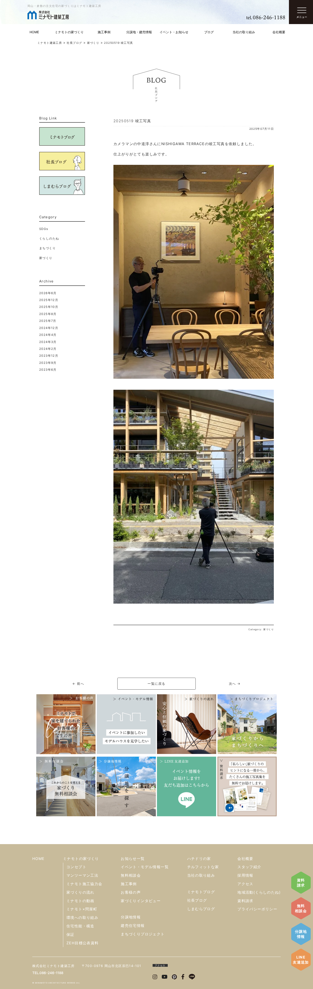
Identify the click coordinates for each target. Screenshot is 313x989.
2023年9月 (48, 363)
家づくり (45, 258)
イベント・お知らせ (173, 32)
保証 (70, 934)
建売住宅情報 (133, 925)
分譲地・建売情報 (139, 32)
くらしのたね (49, 238)
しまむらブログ (201, 908)
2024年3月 (48, 342)
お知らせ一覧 (133, 858)
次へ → (235, 683)
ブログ (209, 32)
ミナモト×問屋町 (81, 909)
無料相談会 (301, 908)
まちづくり (47, 248)
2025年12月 (48, 300)
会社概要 (278, 32)
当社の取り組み (244, 32)
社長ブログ (197, 900)
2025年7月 (47, 321)
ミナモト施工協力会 (84, 883)
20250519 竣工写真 (132, 121)
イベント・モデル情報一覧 (145, 867)
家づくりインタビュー (141, 900)
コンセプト (76, 867)
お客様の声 (131, 892)
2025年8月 (48, 314)
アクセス (245, 883)
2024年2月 (48, 349)
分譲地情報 (301, 934)
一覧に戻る (156, 683)
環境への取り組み (82, 917)
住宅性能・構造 (80, 926)
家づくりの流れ (80, 892)
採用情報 (245, 875)
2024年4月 (48, 335)
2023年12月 (48, 355)
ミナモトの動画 (80, 900)
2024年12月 (48, 328)
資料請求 (301, 882)
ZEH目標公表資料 (82, 943)
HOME (34, 32)
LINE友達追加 (301, 959)
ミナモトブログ (201, 892)
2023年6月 (48, 369)
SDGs (43, 229)
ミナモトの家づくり (69, 32)
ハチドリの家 (199, 858)
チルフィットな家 (203, 867)
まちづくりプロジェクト (143, 934)
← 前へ (78, 683)
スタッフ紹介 (249, 867)
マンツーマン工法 (82, 875)
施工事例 (104, 32)
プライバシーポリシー (257, 909)
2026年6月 (48, 293)
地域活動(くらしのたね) (259, 892)
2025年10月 (48, 307)
